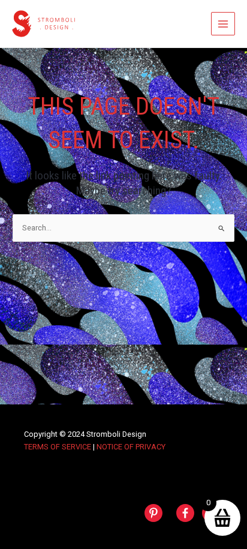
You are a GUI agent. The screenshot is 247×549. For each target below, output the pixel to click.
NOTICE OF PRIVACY (131, 446)
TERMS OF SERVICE (57, 446)
